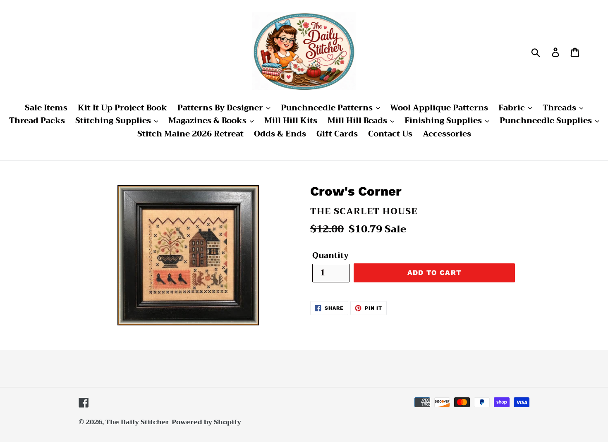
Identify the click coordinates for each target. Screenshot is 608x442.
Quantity (330, 256)
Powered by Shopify (206, 422)
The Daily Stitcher (137, 422)
